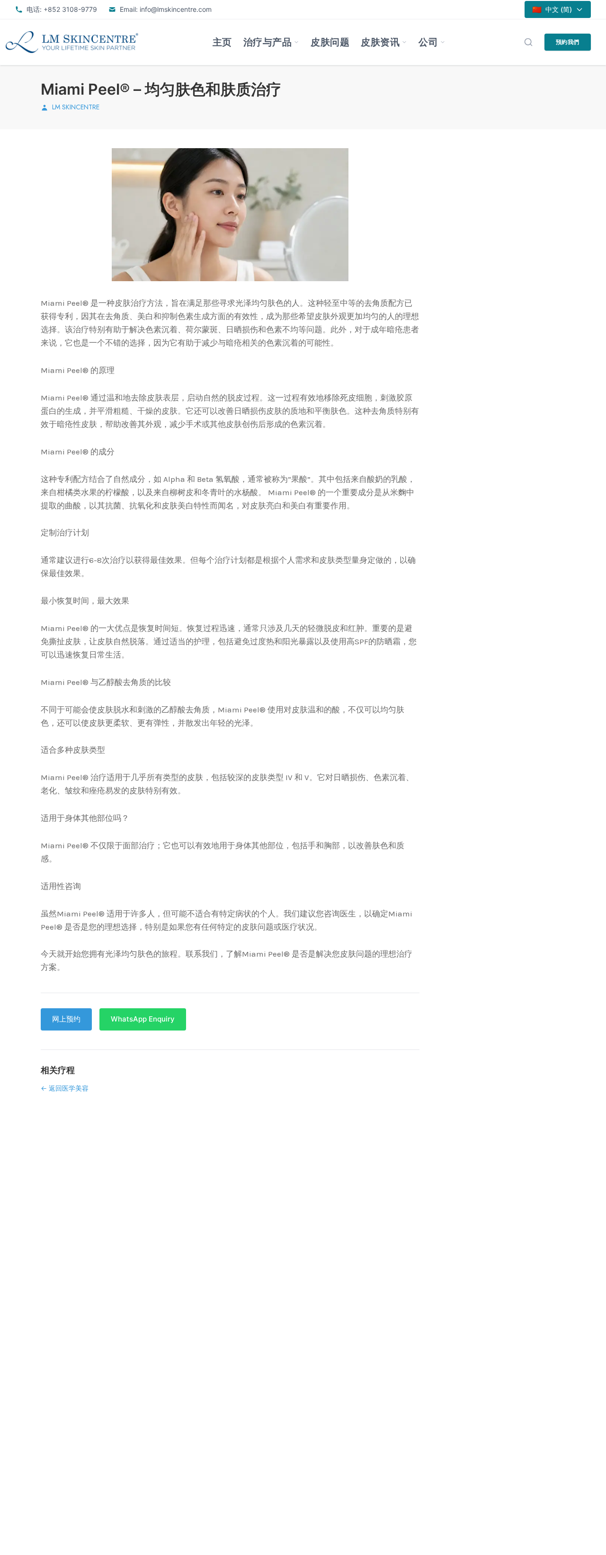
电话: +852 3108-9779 (62, 9)
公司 (428, 42)
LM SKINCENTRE (75, 107)
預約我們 (567, 41)
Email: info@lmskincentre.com (166, 9)
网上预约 (66, 1018)
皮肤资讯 (380, 42)
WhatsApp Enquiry (143, 1018)
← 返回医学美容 (65, 1088)
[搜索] (528, 42)
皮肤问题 (330, 42)
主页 (222, 42)
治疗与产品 (267, 42)
